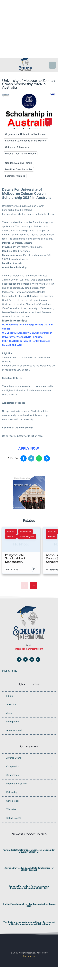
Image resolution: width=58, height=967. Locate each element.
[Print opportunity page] (15, 468)
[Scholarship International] (25, 65)
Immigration (12, 721)
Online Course (13, 818)
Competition (12, 766)
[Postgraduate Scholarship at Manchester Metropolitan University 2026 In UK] (29, 844)
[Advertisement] (29, 29)
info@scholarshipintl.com (29, 648)
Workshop (11, 809)
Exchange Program (16, 783)
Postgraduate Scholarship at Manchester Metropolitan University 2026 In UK (29, 851)
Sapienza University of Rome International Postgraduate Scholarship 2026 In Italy (29, 887)
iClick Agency (29, 956)
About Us (11, 704)
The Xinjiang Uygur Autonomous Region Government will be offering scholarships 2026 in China (29, 923)
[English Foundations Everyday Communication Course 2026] (29, 898)
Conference (12, 775)
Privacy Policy (9, 670)
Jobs (9, 713)
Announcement (14, 730)
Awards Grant (13, 757)
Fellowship (11, 792)
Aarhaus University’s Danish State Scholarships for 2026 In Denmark (29, 869)
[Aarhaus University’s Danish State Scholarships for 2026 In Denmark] (29, 862)
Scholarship (12, 800)
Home (9, 695)
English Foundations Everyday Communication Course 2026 (29, 905)
